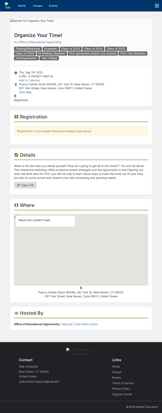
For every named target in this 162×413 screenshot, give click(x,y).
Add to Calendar (29, 80)
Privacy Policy (121, 388)
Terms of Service (123, 383)
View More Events (86, 324)
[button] (8, 5)
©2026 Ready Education (142, 406)
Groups (37, 5)
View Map (25, 92)
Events (53, 5)
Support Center (122, 394)
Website (67, 324)
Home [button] (21, 5)
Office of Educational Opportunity (40, 42)
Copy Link (27, 185)
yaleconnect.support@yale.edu (39, 381)
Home (116, 366)
